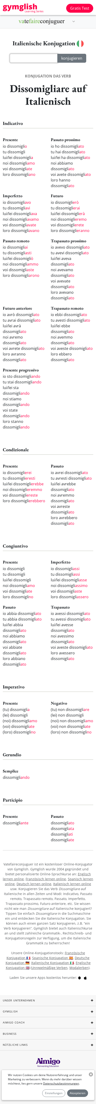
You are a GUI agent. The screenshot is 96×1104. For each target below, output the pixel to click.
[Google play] (79, 977)
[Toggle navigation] (74, 21)
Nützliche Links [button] (15, 1044)
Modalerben (79, 967)
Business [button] (10, 1033)
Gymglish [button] (10, 1011)
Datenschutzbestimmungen (61, 1083)
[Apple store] (85, 977)
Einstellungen (53, 1093)
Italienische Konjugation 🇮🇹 (52, 963)
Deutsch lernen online (34, 884)
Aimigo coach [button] (14, 1022)
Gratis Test (79, 8)
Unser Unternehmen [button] (19, 1000)
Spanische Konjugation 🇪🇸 (52, 958)
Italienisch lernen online (72, 884)
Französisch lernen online (46, 879)
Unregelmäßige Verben (49, 967)
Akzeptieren (77, 1093)
